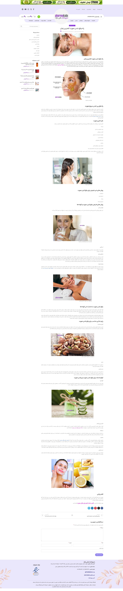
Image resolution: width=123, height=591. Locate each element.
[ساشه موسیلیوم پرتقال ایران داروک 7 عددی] (37, 77)
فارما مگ (37, 50)
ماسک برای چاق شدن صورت (77, 427)
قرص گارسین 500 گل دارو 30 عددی (27, 88)
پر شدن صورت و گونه (97, 116)
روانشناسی (37, 44)
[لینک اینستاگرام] (28, 9)
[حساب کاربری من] (101, 16)
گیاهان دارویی (36, 53)
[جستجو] (39, 16)
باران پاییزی (76, 31)
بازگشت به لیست (72, 515)
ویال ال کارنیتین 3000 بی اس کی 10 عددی (27, 70)
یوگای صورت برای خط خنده (47, 268)
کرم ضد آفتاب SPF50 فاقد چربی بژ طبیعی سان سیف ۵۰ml (27, 64)
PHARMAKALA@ (89, 572)
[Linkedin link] (92, 508)
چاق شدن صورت (60, 64)
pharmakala (87, 575)
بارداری (38, 35)
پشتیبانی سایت (62, 586)
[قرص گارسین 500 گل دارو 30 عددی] (37, 90)
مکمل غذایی (37, 55)
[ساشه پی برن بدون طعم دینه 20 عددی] (37, 84)
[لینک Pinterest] (22, 9)
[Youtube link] (25, 9)
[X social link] (31, 9)
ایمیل (70, 542)
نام (102, 542)
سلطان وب (54, 586)
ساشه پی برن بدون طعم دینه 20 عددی (27, 82)
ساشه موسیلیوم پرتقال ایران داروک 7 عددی (27, 76)
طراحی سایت (68, 586)
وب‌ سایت (101, 548)
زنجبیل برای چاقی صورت (64, 440)
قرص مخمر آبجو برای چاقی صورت (85, 503)
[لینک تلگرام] (89, 508)
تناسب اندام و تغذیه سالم (34, 39)
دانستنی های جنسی (35, 41)
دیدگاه (101, 527)
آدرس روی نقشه (91, 578)
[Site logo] (61, 16)
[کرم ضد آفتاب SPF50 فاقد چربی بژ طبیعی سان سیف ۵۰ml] (37, 65)
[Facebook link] (33, 9)
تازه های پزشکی (36, 37)
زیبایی (74, 25)
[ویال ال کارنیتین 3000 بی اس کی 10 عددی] (37, 71)
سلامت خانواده (36, 48)
